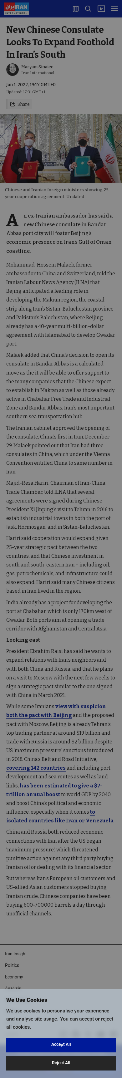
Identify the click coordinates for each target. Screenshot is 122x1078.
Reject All (61, 1063)
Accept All (61, 1044)
